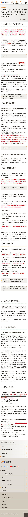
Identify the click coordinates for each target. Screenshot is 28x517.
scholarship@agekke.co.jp (11, 399)
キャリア (4, 487)
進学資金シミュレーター (9, 148)
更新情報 (4, 491)
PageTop (26, 515)
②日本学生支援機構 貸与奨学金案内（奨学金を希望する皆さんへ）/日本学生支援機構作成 (14, 288)
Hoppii (5, 56)
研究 (3, 477)
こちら (13, 143)
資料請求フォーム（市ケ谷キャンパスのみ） (13, 188)
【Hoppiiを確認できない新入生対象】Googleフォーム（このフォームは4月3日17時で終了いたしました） (13, 96)
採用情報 (4, 504)
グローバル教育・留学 (7, 484)
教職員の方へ (5, 508)
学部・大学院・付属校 (7, 474)
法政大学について (6, 470)
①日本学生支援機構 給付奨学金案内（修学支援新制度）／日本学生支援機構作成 (13, 280)
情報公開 (4, 501)
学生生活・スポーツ (6, 480)
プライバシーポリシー (7, 497)
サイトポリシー (5, 494)
